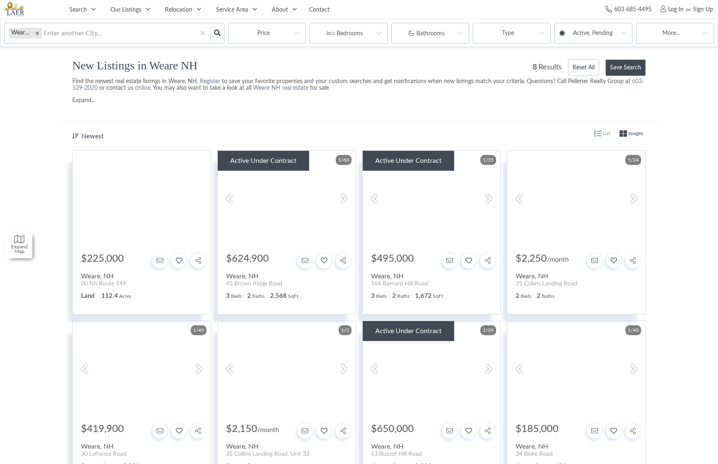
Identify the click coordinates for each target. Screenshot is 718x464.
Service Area (232, 10)
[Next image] (344, 200)
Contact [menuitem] (319, 10)
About (280, 10)
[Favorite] (179, 260)
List (606, 133)
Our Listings (126, 10)
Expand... (83, 100)
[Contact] (160, 260)
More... (671, 33)
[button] (37, 33)
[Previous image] (229, 200)
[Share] (198, 260)
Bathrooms (430, 34)
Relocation (178, 10)
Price (263, 33)
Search (78, 10)
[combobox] (44, 33)
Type (508, 33)
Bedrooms (350, 34)
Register (210, 81)
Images (635, 133)
